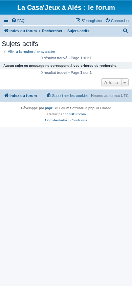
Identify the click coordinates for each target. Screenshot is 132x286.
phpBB (50, 108)
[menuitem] (18, 21)
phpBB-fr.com (75, 114)
